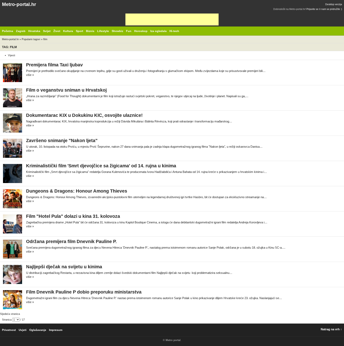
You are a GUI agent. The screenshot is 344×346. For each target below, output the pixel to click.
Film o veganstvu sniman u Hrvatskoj (66, 90)
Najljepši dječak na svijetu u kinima (64, 266)
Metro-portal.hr (19, 4)
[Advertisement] (172, 19)
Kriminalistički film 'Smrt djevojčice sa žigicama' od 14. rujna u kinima (101, 165)
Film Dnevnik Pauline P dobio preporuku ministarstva (84, 292)
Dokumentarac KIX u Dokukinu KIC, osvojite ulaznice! (84, 115)
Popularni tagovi (31, 39)
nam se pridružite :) (331, 9)
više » (30, 75)
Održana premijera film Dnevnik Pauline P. (71, 241)
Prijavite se (312, 9)
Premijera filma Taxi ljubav (54, 64)
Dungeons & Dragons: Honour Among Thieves (76, 191)
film (45, 39)
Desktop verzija (333, 4)
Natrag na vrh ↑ (331, 329)
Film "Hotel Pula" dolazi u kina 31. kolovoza (73, 216)
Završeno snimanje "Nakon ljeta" (62, 140)
